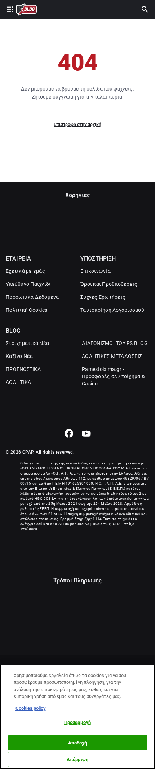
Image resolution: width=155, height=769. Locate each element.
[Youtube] (86, 433)
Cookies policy (30, 708)
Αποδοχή (77, 743)
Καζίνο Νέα (19, 356)
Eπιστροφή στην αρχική (77, 124)
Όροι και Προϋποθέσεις (108, 284)
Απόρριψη (77, 759)
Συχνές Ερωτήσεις (102, 297)
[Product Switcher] (10, 9)
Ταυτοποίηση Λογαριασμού (112, 310)
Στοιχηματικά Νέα (27, 343)
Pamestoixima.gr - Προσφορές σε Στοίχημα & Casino (113, 376)
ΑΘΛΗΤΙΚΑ (18, 382)
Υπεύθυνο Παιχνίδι (28, 284)
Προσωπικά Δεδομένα (32, 297)
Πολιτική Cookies (26, 310)
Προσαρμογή (77, 722)
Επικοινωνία (95, 271)
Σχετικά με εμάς (25, 271)
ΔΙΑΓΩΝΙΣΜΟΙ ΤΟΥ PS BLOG (115, 343)
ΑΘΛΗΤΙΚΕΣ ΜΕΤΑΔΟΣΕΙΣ (112, 356)
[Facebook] (68, 433)
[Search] (145, 9)
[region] (77, 717)
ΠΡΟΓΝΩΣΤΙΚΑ (23, 369)
